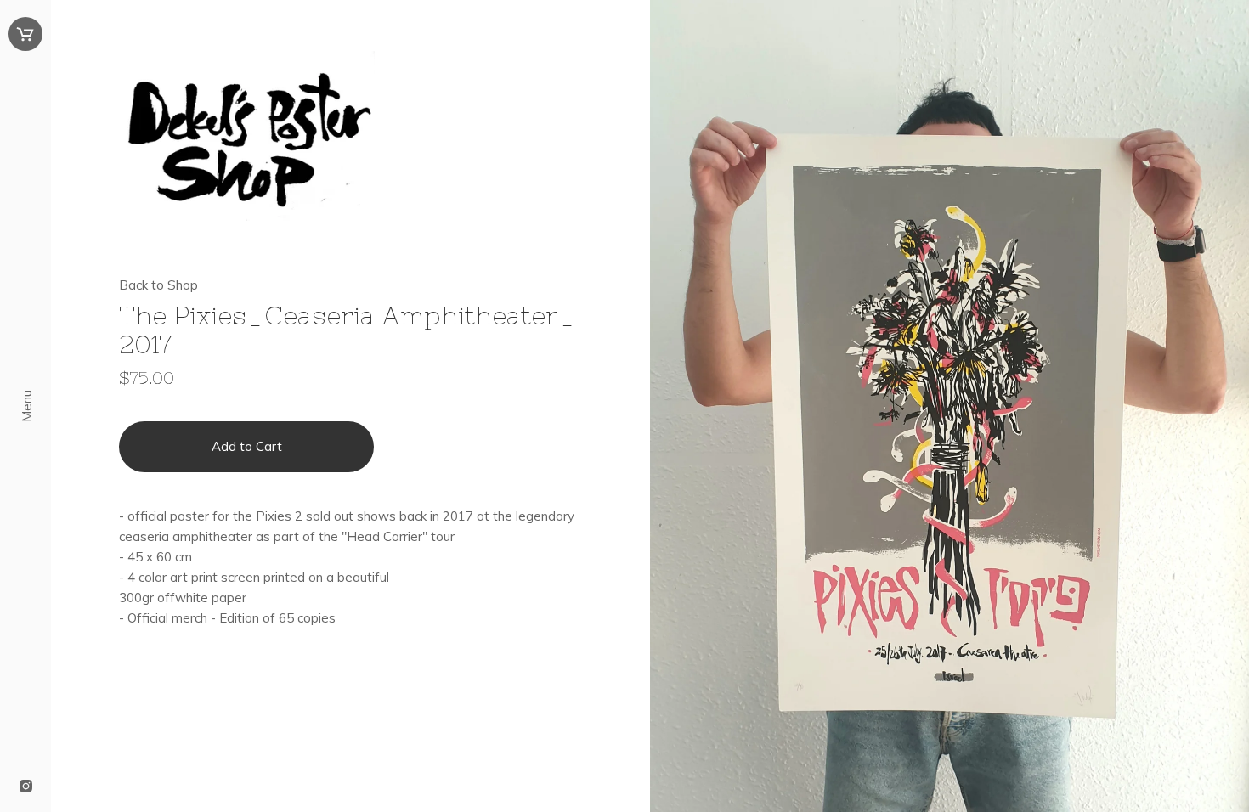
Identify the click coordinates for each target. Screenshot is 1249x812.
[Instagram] (26, 787)
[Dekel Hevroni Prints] (350, 139)
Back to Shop (158, 285)
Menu (26, 406)
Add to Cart (247, 446)
